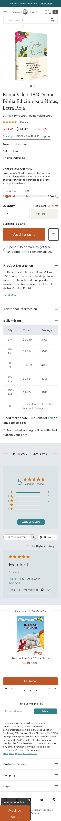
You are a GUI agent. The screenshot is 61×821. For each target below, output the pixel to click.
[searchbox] (17, 537)
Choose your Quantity (17, 168)
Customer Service (14, 764)
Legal (6, 786)
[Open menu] (5, 11)
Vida (10, 115)
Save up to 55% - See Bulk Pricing (24, 136)
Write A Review (31, 522)
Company (9, 775)
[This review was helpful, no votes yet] (42, 590)
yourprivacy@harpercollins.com (20, 753)
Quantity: (9, 205)
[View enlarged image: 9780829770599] (30, 56)
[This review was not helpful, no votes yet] (48, 590)
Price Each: (39, 205)
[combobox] (30, 20)
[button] (31, 86)
